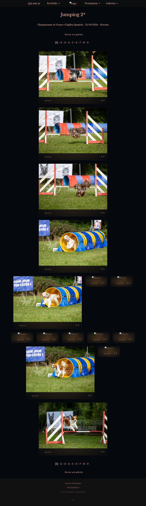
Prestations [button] (91, 3)
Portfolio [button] (52, 3)
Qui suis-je (34, 3)
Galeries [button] (111, 3)
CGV (73, 500)
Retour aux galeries (73, 34)
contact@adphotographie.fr (73, 492)
